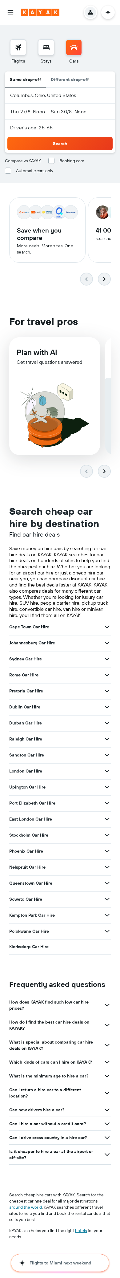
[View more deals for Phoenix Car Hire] (107, 851)
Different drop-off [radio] (70, 79)
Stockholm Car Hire (28, 835)
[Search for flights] (18, 47)
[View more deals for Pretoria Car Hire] (107, 691)
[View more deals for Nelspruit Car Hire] (107, 867)
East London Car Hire (30, 819)
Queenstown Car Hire (30, 883)
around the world (25, 1207)
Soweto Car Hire (25, 899)
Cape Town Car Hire (29, 627)
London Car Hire (25, 771)
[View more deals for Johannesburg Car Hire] (107, 643)
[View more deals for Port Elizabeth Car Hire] (107, 803)
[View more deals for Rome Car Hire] (107, 675)
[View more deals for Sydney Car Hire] (107, 659)
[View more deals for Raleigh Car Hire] (107, 739)
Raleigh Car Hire (25, 739)
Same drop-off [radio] (25, 79)
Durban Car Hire (25, 723)
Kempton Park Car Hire (32, 915)
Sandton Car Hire (26, 755)
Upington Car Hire (27, 787)
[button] (10, 12)
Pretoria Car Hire (26, 691)
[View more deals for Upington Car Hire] (107, 787)
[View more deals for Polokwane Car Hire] (107, 931)
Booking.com (71, 161)
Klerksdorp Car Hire (29, 946)
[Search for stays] (46, 47)
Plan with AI (37, 352)
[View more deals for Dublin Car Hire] (107, 707)
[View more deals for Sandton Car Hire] (107, 755)
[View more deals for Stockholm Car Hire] (107, 835)
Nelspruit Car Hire (27, 867)
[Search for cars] (74, 47)
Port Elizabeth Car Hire (32, 803)
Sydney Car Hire (25, 659)
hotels (81, 1230)
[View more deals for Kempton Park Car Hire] (107, 915)
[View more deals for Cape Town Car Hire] (107, 627)
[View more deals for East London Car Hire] (107, 819)
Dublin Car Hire (24, 707)
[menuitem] (18, 51)
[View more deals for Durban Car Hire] (107, 723)
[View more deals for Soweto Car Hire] (107, 899)
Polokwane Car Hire (29, 931)
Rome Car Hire (23, 675)
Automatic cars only (34, 170)
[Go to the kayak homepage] (40, 12)
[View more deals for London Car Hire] (107, 771)
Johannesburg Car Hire (32, 643)
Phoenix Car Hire (26, 851)
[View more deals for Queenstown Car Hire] (107, 883)
